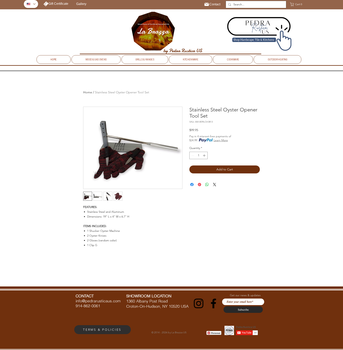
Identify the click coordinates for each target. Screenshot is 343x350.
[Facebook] (213, 303)
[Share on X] (214, 184)
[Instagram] (198, 303)
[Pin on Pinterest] (199, 184)
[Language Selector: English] (31, 4)
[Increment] (204, 155)
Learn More (221, 140)
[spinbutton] (198, 155)
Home (87, 92)
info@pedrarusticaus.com (98, 300)
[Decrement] (192, 155)
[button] (297, 4)
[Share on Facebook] (192, 184)
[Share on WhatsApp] (207, 184)
